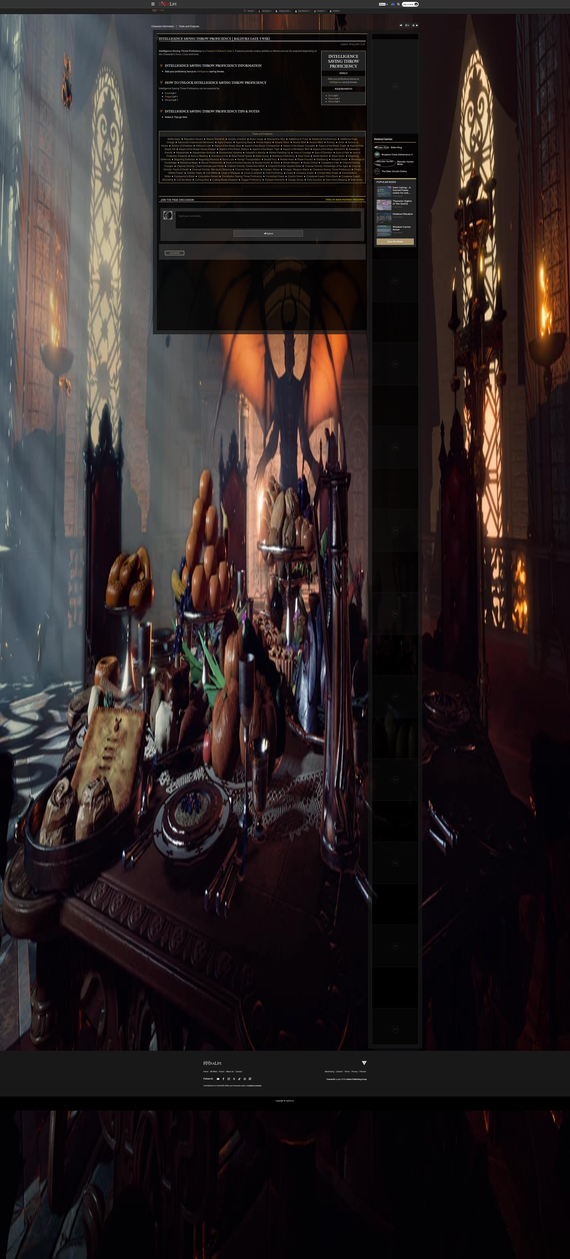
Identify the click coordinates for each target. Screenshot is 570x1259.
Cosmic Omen (295, 176)
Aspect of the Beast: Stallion (234, 149)
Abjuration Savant (193, 139)
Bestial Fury (270, 159)
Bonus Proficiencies (212, 162)
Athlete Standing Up (279, 152)
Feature (210, 51)
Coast (289, 172)
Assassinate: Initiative (230, 152)
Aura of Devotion (323, 152)
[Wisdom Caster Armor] (384, 231)
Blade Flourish (305, 159)
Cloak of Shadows (230, 172)
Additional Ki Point (298, 139)
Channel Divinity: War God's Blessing (212, 169)
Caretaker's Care (330, 162)
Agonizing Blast (244, 142)
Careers (339, 1072)
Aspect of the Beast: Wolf (296, 149)
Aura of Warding (199, 156)
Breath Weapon (291, 162)
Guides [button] (335, 11)
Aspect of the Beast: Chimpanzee (262, 145)
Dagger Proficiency (251, 179)
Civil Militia (211, 172)
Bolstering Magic (189, 162)
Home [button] (250, 11)
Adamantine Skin (276, 139)
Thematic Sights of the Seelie (402, 202)
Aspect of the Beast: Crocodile (299, 145)
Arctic (341, 142)
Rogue (331, 98)
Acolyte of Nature (237, 139)
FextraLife (331, 1079)
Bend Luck (228, 159)
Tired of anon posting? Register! (345, 199)
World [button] (320, 11)
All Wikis (213, 1072)
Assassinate (182, 152)
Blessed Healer (339, 159)
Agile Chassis (225, 142)
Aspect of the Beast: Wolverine (329, 149)
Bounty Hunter (262, 162)
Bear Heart (304, 156)
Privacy (355, 1072)
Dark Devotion (314, 179)
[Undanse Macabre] (384, 218)
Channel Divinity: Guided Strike (284, 166)
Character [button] (284, 11)
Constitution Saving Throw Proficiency (242, 176)
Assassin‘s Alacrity (255, 152)
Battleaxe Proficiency (283, 156)
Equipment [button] (303, 11)
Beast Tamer (338, 156)
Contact (239, 1072)
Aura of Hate (342, 152)
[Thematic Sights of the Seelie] (384, 205)
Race (178, 54)
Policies (363, 1072)
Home (205, 1072)
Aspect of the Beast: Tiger (266, 149)
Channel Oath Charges (247, 169)
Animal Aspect (263, 142)
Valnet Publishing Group (356, 1079)
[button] (383, 4)
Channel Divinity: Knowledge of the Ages (326, 166)
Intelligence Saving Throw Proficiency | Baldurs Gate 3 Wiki (214, 39)
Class (185, 54)
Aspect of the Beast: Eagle (332, 145)
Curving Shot (202, 179)
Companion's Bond (184, 176)
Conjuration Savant (208, 176)
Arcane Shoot (282, 142)
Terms (347, 1072)
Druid (330, 95)
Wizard (331, 101)
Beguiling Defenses (184, 159)
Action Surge (256, 139)
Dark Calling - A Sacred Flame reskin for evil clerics (402, 190)
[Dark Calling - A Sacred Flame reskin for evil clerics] (384, 191)
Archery (331, 142)
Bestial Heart (287, 159)
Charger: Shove (271, 169)
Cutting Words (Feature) (225, 179)
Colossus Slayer (305, 172)
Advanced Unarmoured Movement (196, 142)
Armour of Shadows (182, 145)
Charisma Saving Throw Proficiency (331, 169)
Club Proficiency (274, 172)
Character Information (162, 26)
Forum (221, 1072)
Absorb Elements (215, 139)
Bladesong (322, 159)
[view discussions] (401, 25)
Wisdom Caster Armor (402, 228)
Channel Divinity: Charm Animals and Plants (200, 166)
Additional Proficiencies (324, 139)
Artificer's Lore (203, 145)
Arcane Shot (299, 142)
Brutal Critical (310, 162)
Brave (277, 162)
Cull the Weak (184, 179)
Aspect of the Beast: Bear (227, 145)
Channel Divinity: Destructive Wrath (246, 166)
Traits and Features (189, 26)
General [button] (266, 11)
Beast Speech (320, 156)
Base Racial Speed (242, 156)
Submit (269, 233)
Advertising (329, 1072)
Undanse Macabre (403, 214)
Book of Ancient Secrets (238, 162)
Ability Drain (173, 139)
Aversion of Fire (219, 156)
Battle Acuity (262, 156)
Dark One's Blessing (336, 179)
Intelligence (336, 82)
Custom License (254, 1086)
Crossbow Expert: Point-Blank (322, 176)
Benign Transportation (249, 159)
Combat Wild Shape (327, 172)
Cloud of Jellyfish (253, 172)
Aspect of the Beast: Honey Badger (197, 149)
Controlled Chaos (275, 176)
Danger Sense (295, 179)
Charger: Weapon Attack (296, 169)
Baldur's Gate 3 (226, 51)
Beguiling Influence (209, 159)
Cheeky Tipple (194, 172)
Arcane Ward (316, 142)
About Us (230, 1072)
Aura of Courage (302, 152)
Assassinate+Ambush (204, 152)
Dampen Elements (275, 179)
